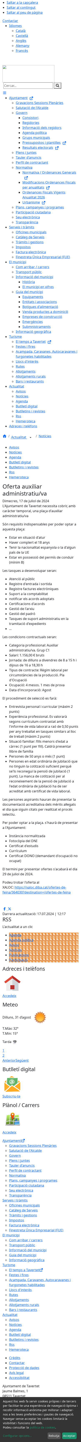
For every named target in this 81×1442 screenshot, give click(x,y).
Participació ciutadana (26, 1185)
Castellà (22, 35)
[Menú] (4, 93)
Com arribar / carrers (26, 1240)
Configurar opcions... (17, 1436)
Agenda (15, 457)
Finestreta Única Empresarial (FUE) (36, 1230)
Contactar (10, 20)
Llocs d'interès (20, 1290)
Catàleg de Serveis (23, 1210)
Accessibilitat (19, 1377)
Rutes (13, 1295)
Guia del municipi (22, 1255)
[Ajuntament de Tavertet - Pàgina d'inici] (28, 73)
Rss (12, 472)
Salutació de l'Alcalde (25, 1150)
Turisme (8, 1265)
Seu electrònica (21, 1190)
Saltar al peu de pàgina (25, 12)
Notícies (45, 436)
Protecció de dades (24, 1368)
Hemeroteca (19, 477)
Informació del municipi (28, 1250)
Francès (22, 50)
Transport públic (22, 1245)
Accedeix (9, 995)
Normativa (17, 1175)
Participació (18, 960)
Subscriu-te (11, 1096)
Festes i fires (19, 1275)
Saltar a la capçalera (22, 2)
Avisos (14, 447)
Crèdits (14, 1358)
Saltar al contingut (21, 7)
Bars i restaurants (23, 1309)
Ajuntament (11, 1140)
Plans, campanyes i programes (33, 1180)
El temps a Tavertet (24, 1270)
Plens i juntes (19, 1160)
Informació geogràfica (26, 1260)
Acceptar (69, 1436)
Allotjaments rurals (24, 1305)
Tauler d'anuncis (22, 1165)
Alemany (22, 45)
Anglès (21, 40)
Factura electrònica (24, 1225)
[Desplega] (30, 437)
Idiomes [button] (15, 25)
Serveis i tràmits (15, 1200)
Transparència (20, 1195)
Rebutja (54, 1436)
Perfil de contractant (25, 1170)
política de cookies (42, 1427)
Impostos (16, 1220)
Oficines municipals (24, 1205)
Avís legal (16, 1372)
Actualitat (19, 437)
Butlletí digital (20, 462)
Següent (22, 1060)
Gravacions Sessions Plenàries (33, 1145)
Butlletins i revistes (24, 467)
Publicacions (19, 955)
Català (21, 30)
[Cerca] (57, 85)
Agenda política (21, 940)
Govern (15, 1155)
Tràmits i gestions (23, 1215)
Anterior (9, 1060)
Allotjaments (19, 1300)
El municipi (11, 1235)
